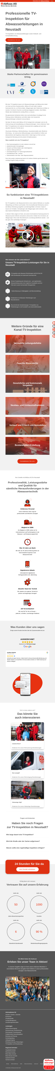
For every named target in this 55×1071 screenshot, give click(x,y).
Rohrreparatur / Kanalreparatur (13, 1032)
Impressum (36, 1063)
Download (42, 1063)
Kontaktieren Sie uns (14, 40)
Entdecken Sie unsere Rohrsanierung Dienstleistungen (26, 748)
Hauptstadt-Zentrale (11, 1050)
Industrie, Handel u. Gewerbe (13, 1014)
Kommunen (8, 1016)
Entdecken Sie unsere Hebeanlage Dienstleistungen (26, 806)
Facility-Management (11, 1020)
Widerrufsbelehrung (14, 1063)
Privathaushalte (9, 1018)
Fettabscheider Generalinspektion (14, 1034)
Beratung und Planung (11, 1036)
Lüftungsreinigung (10, 1040)
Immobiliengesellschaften (12, 1022)
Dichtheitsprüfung (10, 1038)
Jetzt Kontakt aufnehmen (27, 869)
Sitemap (7, 1063)
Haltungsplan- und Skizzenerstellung (31, 291)
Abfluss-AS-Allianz (45, 0)
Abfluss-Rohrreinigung (11, 1028)
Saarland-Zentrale (10, 1057)
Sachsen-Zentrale (10, 1059)
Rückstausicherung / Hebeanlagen (14, 1042)
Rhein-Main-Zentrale (11, 1054)
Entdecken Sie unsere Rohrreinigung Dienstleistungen (26, 777)
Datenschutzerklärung (28, 1063)
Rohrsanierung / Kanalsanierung (14, 1030)
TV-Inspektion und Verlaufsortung (14, 1044)
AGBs (21, 1063)
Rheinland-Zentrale (10, 1052)
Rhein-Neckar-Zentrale (11, 1055)
